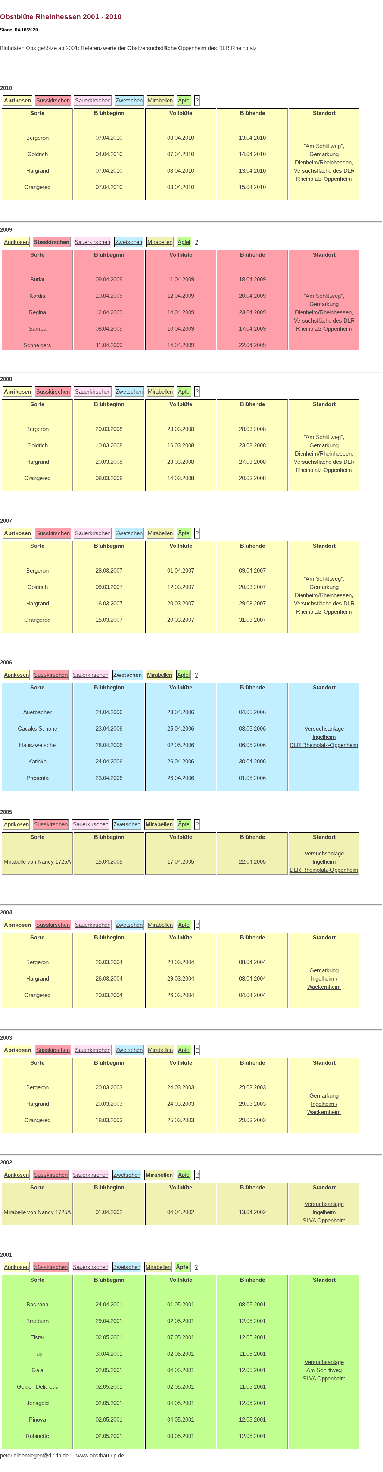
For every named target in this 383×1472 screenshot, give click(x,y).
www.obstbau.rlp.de (100, 1456)
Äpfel (184, 101)
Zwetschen (129, 101)
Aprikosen (16, 242)
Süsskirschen (53, 101)
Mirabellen (160, 101)
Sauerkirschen (92, 101)
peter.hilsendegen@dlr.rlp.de (34, 1456)
